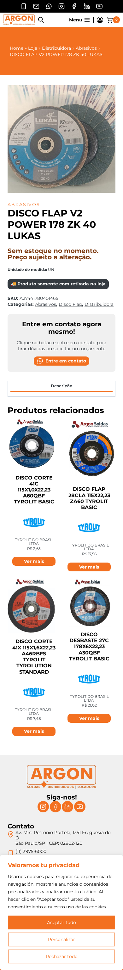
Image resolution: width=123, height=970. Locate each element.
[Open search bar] (41, 19)
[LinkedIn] (86, 6)
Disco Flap (70, 304)
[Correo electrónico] (36, 6)
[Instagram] (61, 6)
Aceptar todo (61, 922)
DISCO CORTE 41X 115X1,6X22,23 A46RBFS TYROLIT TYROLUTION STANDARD (34, 656)
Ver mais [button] (34, 561)
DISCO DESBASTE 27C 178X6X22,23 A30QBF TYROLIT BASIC (89, 646)
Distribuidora (56, 48)
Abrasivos (86, 48)
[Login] (100, 20)
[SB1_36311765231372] (61, 139)
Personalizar (61, 939)
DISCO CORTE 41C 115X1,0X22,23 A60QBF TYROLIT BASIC (34, 490)
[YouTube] (99, 6)
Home (16, 48)
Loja (32, 48)
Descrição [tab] (62, 386)
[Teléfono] (23, 6)
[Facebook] (74, 6)
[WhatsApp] (49, 6)
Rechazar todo (62, 956)
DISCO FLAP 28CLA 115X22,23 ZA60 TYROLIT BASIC (89, 498)
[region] (61, 912)
